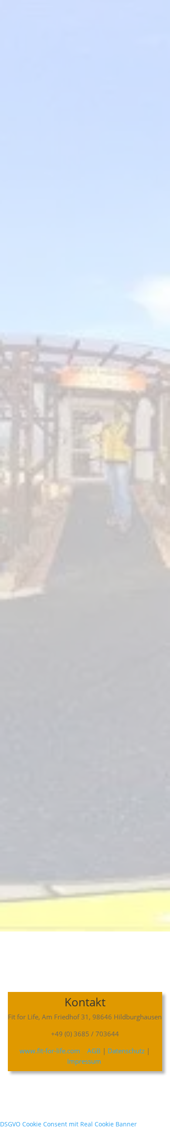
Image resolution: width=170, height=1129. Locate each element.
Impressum (85, 1061)
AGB (93, 1050)
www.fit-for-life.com (50, 1050)
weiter (80, 851)
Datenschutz (126, 1050)
